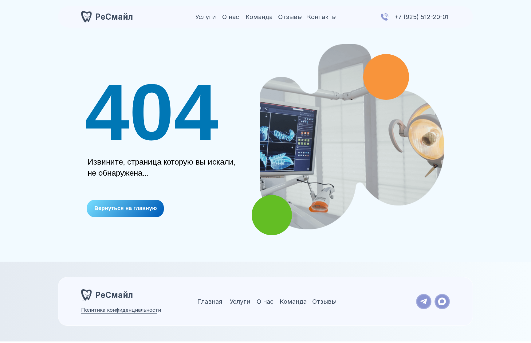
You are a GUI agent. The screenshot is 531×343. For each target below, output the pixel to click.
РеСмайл (114, 16)
